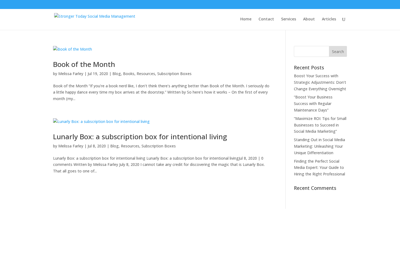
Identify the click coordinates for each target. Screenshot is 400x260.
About (309, 19)
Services (288, 19)
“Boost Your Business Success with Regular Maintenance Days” (313, 103)
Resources (146, 73)
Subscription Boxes (174, 73)
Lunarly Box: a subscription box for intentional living (140, 136)
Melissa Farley (70, 73)
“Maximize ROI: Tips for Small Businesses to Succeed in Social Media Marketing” (320, 125)
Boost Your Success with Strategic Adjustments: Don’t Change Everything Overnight (320, 82)
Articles (329, 19)
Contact (266, 19)
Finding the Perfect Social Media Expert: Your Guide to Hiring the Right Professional (319, 168)
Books (128, 73)
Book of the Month (84, 64)
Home (245, 19)
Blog (116, 73)
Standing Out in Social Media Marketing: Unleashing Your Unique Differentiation (319, 146)
